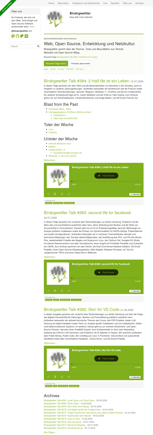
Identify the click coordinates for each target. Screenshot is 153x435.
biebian (52, 146)
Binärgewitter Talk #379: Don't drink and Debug (66, 406)
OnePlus (53, 132)
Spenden (115, 3)
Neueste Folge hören (56, 63)
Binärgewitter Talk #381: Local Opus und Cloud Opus (69, 400)
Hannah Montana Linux (60, 143)
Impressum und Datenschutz (86, 3)
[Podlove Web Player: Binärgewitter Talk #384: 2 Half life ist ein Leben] (94, 180)
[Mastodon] (13, 36)
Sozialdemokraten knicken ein (67, 152)
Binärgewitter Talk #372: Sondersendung (63, 427)
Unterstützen (59, 115)
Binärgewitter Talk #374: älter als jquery (62, 421)
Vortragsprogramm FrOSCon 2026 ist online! (70, 111)
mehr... (33, 26)
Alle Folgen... (50, 432)
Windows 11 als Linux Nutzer (62, 155)
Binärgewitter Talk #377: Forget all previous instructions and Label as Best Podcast (83, 412)
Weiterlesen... (50, 160)
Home (51, 3)
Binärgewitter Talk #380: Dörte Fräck (61, 403)
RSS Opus (80, 69)
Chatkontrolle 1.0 (57, 149)
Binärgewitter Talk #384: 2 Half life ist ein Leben (77, 57)
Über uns (127, 3)
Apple (46, 69)
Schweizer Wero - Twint (60, 108)
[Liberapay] (26, 36)
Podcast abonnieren (80, 63)
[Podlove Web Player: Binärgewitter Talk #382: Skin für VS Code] (94, 363)
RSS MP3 (70, 69)
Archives (139, 3)
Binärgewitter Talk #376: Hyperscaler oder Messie (67, 415)
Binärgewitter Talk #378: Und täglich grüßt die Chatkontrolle (72, 409)
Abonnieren (63, 3)
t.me (51, 129)
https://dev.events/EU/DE (65, 118)
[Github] (18, 36)
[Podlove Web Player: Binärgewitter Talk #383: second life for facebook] (94, 277)
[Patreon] (22, 36)
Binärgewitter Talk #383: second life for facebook (87, 212)
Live (105, 3)
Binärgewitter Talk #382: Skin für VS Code (81, 309)
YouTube (61, 69)
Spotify (52, 69)
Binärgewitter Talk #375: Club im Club (62, 418)
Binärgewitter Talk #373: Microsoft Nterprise (64, 424)
